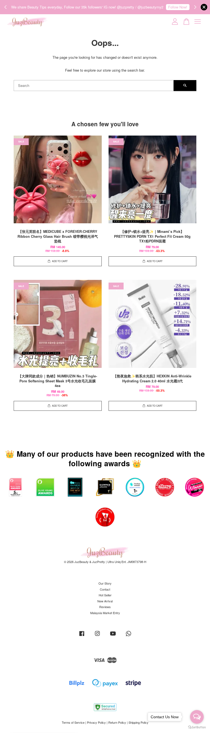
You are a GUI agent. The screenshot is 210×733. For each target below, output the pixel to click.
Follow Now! (177, 7)
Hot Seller (105, 595)
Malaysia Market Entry (105, 613)
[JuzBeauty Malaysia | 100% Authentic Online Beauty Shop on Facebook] (82, 636)
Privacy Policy (96, 722)
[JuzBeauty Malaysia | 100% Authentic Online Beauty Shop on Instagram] (97, 636)
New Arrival (105, 601)
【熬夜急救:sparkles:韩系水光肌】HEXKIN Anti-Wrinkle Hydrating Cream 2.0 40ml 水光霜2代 (50, 718)
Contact (105, 589)
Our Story (105, 583)
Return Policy (117, 722)
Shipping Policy (138, 722)
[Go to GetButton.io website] (197, 727)
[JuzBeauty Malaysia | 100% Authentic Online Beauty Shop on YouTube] (113, 636)
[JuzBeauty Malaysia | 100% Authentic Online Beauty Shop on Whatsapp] (128, 636)
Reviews (105, 607)
